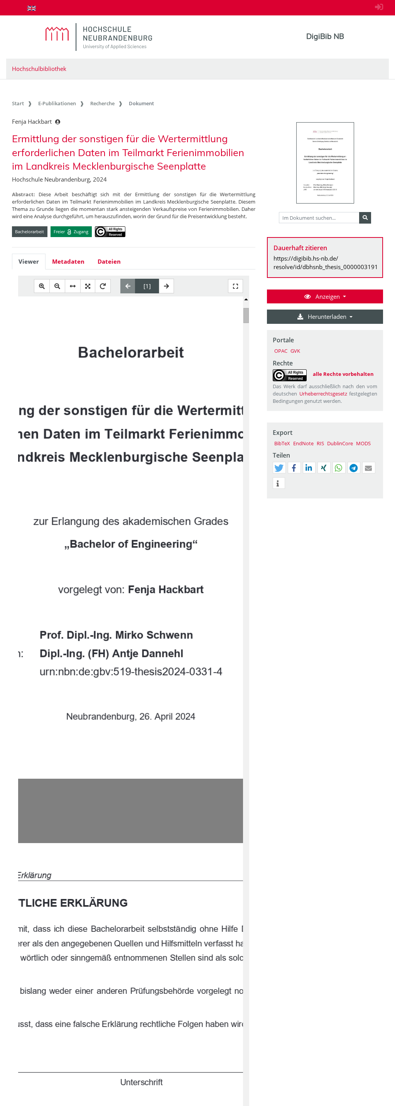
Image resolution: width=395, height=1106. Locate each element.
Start (18, 103)
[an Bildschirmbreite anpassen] (73, 286)
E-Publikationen (57, 103)
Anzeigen (327, 296)
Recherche (102, 103)
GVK (295, 350)
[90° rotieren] (103, 286)
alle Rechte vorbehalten (343, 373)
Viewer (29, 261)
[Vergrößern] (42, 286)
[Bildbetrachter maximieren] (235, 286)
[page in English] (31, 8)
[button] (279, 468)
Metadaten (68, 261)
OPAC (280, 350)
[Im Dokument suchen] (365, 218)
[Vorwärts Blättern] (166, 286)
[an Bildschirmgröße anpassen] (87, 286)
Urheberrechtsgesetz (323, 393)
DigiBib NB (325, 36)
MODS (363, 443)
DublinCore (340, 443)
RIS (320, 443)
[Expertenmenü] (377, 498)
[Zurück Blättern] (127, 286)
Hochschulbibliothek (39, 68)
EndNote (303, 443)
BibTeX (282, 443)
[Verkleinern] (57, 286)
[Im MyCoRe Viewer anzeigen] (325, 163)
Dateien (109, 261)
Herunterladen (327, 316)
